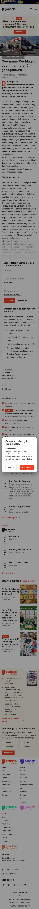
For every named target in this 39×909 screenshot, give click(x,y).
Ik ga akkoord (26, 467)
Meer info (11, 467)
